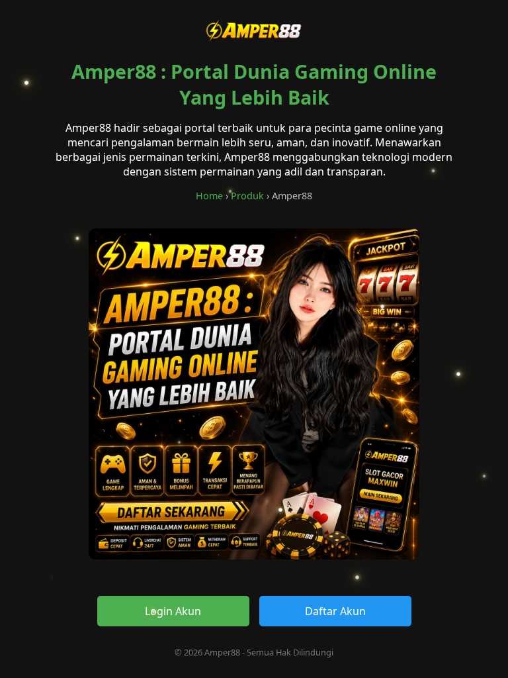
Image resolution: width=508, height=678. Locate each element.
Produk (247, 195)
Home (209, 195)
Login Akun (173, 611)
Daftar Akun (335, 611)
